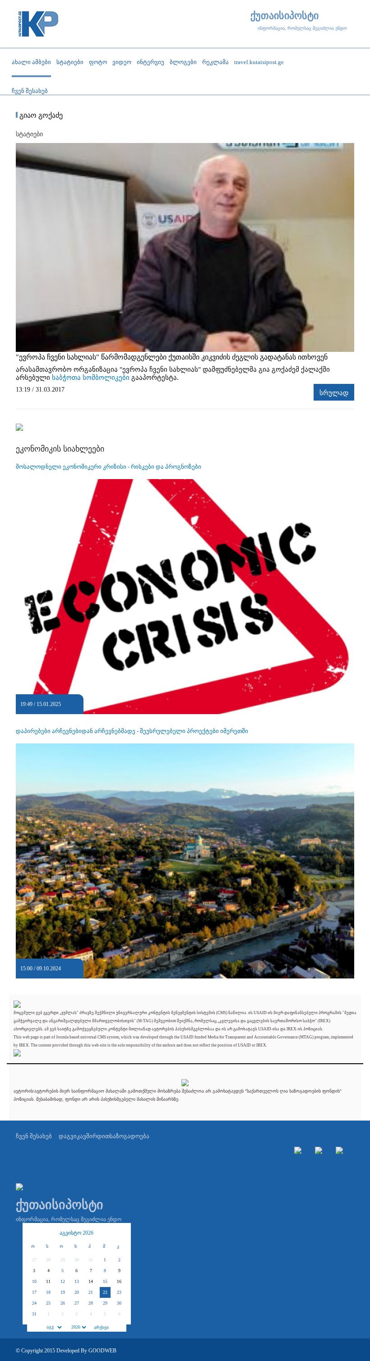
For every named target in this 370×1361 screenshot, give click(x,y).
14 (90, 1281)
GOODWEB (102, 1350)
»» (119, 1233)
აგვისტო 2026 (76, 1233)
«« (34, 1233)
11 (48, 1281)
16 (119, 1281)
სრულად (333, 393)
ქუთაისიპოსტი (284, 15)
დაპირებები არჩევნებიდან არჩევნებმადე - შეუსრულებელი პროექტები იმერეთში (132, 731)
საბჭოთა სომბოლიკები (91, 377)
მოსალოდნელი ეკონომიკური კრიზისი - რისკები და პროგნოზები (108, 466)
